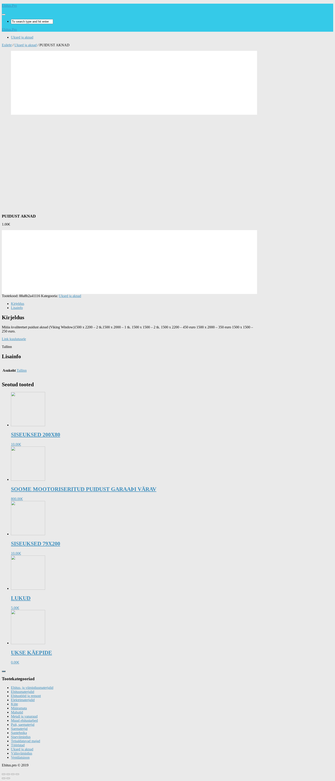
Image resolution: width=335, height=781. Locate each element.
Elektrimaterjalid (23, 700)
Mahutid (17, 712)
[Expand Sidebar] (3, 671)
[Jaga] (8, 774)
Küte (14, 704)
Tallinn (22, 370)
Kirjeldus (17, 304)
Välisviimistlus (21, 753)
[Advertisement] (134, 83)
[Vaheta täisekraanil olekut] (13, 774)
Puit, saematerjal (22, 725)
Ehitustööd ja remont (26, 696)
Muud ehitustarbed (24, 720)
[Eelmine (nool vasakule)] (3, 778)
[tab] (134, 304)
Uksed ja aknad (22, 37)
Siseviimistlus (21, 737)
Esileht (7, 45)
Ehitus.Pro (9, 6)
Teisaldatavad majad (25, 741)
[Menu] (3, 14)
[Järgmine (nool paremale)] (8, 778)
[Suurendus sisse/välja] (17, 774)
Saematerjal (19, 729)
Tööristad (18, 745)
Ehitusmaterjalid (22, 692)
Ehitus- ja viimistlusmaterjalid (32, 688)
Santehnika (19, 733)
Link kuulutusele (14, 339)
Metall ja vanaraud (24, 716)
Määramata (19, 708)
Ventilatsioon (20, 757)
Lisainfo (17, 308)
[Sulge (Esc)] (3, 774)
